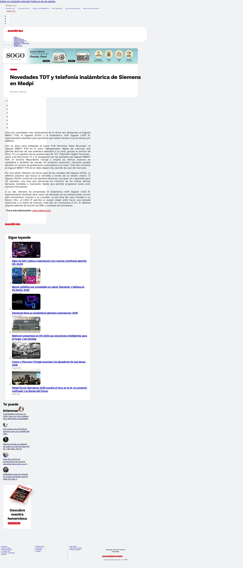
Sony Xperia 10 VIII (10, 8)
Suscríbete (39, 549)
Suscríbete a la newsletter (112, 556)
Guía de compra (19, 39)
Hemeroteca (18, 45)
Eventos (17, 44)
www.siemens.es (41, 210)
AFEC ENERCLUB (44, 8)
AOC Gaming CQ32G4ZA (59, 8)
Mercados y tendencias (21, 43)
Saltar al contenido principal (15, 1)
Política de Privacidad (76, 548)
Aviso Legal (73, 546)
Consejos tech (19, 42)
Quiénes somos (40, 546)
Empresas (17, 38)
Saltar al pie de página (43, 1)
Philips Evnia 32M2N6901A (27, 8)
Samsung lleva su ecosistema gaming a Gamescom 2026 (45, 312)
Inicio (16, 37)
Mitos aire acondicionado (78, 8)
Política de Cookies (75, 549)
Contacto (38, 551)
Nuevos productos (20, 40)
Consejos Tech (6, 551)
